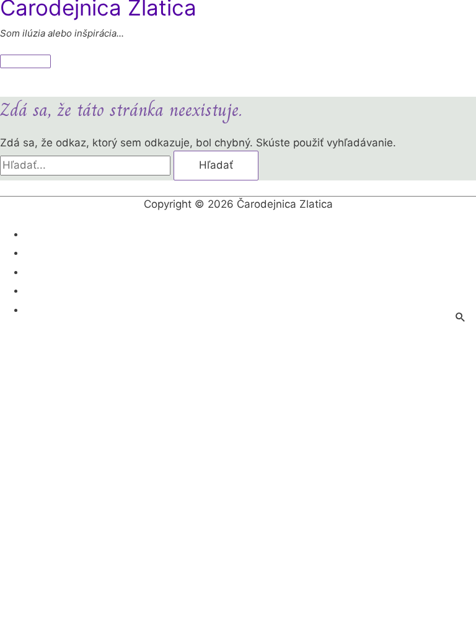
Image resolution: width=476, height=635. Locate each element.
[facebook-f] (251, 309)
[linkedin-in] (251, 290)
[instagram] (251, 252)
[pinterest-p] (251, 234)
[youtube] (251, 271)
